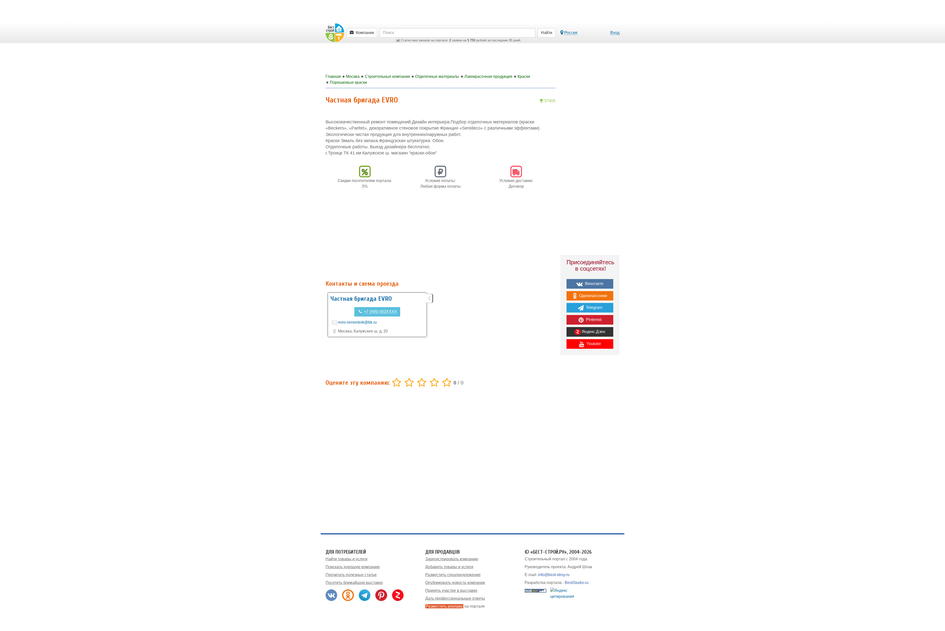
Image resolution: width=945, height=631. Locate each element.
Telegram (593, 307)
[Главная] (335, 32)
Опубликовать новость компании (455, 583)
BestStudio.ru (576, 583)
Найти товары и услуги (346, 559)
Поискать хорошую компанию (353, 567)
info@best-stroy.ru (553, 575)
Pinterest (593, 319)
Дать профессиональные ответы (455, 598)
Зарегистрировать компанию (451, 559)
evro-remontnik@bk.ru (357, 322)
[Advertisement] (440, 237)
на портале (455, 606)
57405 (549, 101)
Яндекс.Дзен (593, 332)
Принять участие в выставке (451, 590)
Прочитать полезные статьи (351, 575)
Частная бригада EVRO (361, 298)
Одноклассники (592, 296)
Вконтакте (593, 284)
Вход (614, 33)
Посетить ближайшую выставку (354, 583)
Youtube (593, 344)
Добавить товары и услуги (449, 567)
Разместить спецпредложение (453, 575)
